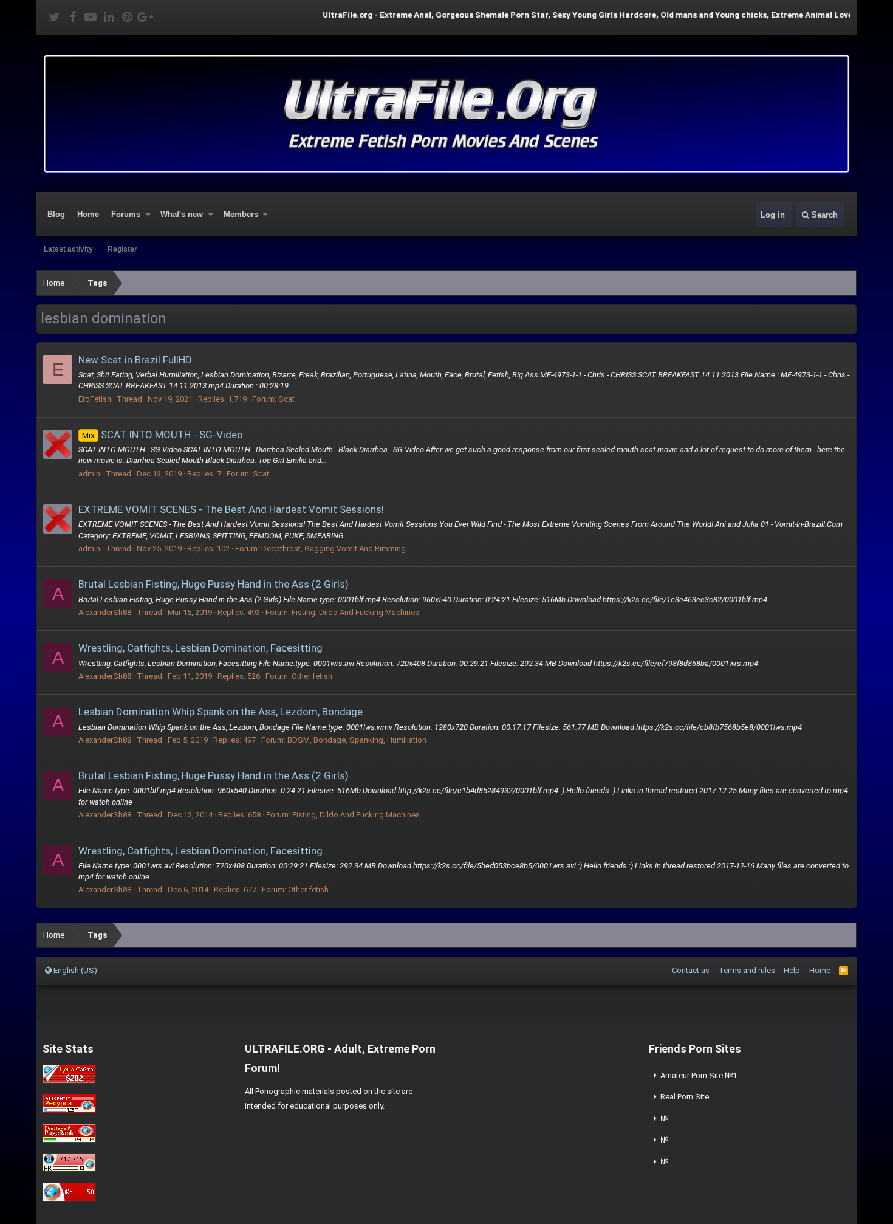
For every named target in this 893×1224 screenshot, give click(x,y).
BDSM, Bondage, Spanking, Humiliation (356, 739)
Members (241, 214)
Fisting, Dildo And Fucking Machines (355, 612)
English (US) (74, 970)
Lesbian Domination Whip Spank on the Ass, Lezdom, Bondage (220, 712)
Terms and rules (747, 970)
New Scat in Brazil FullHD (135, 360)
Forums (125, 214)
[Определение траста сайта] (69, 1110)
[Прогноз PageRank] (69, 1139)
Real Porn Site (684, 1096)
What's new (181, 214)
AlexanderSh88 (104, 612)
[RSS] (843, 970)
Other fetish (312, 676)
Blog (56, 214)
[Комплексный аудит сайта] (69, 1198)
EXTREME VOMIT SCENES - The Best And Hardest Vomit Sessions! (231, 509)
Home (88, 214)
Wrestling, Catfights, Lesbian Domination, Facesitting (200, 648)
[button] (148, 214)
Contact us (691, 970)
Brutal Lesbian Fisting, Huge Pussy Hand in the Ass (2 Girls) (213, 584)
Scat (286, 399)
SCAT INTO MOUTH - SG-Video (162, 434)
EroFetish (94, 399)
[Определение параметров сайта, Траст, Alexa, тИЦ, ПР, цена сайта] (69, 1169)
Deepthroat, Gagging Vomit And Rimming (333, 548)
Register (122, 249)
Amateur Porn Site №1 (698, 1075)
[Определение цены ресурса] (69, 1080)
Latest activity (68, 249)
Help (792, 970)
